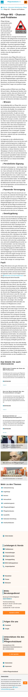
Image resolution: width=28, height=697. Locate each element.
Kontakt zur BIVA (14, 612)
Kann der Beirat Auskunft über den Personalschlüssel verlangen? (13, 392)
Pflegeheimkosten (8, 511)
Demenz (5, 495)
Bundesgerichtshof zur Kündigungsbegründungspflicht (12, 416)
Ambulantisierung (8, 488)
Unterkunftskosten (8, 522)
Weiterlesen (7, 381)
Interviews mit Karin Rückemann (14, 275)
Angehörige (6, 491)
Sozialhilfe (6, 515)
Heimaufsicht (7, 499)
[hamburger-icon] (25, 2)
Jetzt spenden (14, 654)
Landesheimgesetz (8, 503)
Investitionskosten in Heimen (13, 478)
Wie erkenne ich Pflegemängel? (13, 463)
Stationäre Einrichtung (9, 519)
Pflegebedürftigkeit (9, 507)
